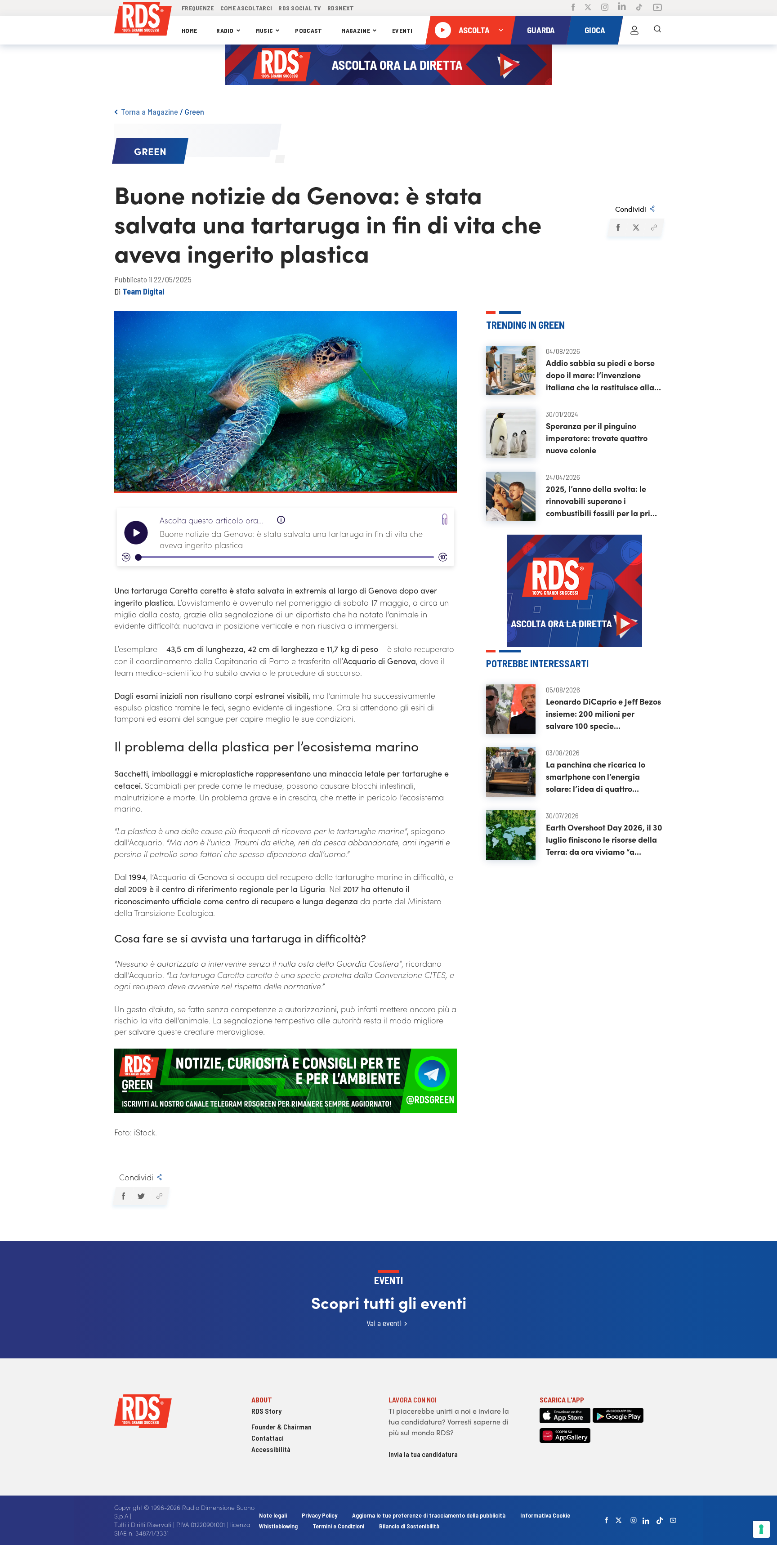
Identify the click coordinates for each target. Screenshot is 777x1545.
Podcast (308, 30)
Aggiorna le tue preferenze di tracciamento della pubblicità (428, 1515)
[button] (617, 228)
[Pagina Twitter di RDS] (588, 8)
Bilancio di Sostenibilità (409, 1526)
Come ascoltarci (246, 8)
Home (189, 30)
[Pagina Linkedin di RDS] (622, 7)
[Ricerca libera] (657, 30)
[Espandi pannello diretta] (501, 30)
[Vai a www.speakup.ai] (444, 519)
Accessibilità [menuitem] (270, 1449)
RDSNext (340, 8)
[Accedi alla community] (634, 30)
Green (194, 111)
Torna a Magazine (149, 111)
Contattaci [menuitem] (267, 1437)
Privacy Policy (319, 1515)
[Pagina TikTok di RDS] (639, 8)
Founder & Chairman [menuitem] (281, 1426)
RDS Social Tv (299, 8)
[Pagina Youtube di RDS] (657, 8)
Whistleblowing (278, 1526)
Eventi (402, 30)
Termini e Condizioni (339, 1526)
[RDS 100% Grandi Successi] (143, 20)
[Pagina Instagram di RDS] (604, 8)
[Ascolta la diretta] (443, 30)
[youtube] (673, 1520)
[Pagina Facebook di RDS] (573, 8)
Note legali (273, 1515)
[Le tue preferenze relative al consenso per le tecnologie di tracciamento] (761, 1529)
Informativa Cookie (545, 1515)
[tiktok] (659, 1520)
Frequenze (198, 8)
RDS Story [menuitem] (266, 1411)
